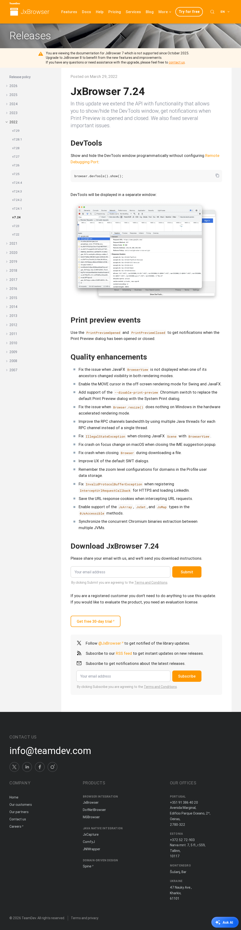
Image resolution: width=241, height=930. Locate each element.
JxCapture (91, 834)
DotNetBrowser (94, 810)
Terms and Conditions (150, 582)
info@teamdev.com (50, 750)
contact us (177, 62)
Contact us (17, 819)
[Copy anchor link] (107, 143)
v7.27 (15, 157)
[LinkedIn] (27, 767)
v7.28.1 (17, 139)
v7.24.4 (17, 183)
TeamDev (29, 918)
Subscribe (187, 676)
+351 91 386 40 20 (184, 802)
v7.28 (16, 148)
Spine (87, 866)
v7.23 (15, 226)
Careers (15, 826)
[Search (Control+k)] (212, 11)
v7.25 (16, 174)
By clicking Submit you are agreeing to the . (119, 582)
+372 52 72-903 (182, 840)
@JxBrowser (109, 643)
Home (13, 797)
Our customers (20, 804)
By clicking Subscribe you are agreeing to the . (127, 687)
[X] (14, 767)
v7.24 (16, 217)
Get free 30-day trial (94, 621)
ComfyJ (89, 842)
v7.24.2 (17, 200)
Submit (187, 572)
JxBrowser (35, 12)
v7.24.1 (17, 209)
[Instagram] (52, 767)
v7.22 (15, 234)
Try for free (189, 11)
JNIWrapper (91, 849)
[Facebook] (40, 767)
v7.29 (16, 131)
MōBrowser (91, 817)
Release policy (20, 77)
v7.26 (16, 165)
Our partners (18, 812)
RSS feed (124, 653)
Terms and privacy (84, 918)
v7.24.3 (17, 191)
